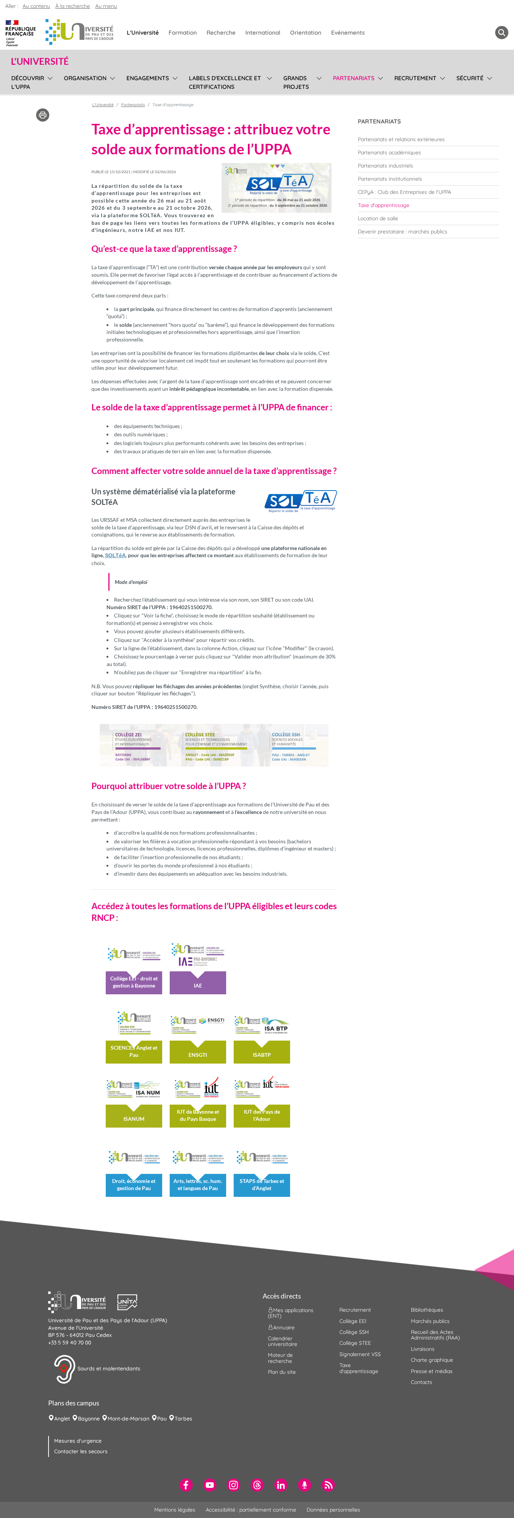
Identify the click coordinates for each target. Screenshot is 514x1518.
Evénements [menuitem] (348, 32)
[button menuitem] (501, 32)
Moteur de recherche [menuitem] (280, 1358)
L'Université (103, 104)
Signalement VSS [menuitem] (360, 1354)
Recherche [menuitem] (221, 32)
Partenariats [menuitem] (353, 78)
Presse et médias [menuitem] (432, 1371)
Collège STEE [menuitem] (355, 1343)
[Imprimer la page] (42, 114)
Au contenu (36, 6)
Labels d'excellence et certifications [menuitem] (225, 82)
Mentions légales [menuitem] (174, 1509)
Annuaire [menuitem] (284, 1327)
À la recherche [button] (72, 6)
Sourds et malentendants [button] (108, 1369)
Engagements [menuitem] (147, 78)
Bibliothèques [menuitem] (427, 1309)
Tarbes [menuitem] (183, 1418)
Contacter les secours (81, 1451)
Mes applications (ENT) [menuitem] (290, 1313)
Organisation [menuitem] (85, 78)
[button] (82, 1301)
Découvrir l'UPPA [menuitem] (27, 82)
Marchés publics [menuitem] (430, 1321)
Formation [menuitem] (183, 32)
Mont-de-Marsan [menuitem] (128, 1418)
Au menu (106, 6)
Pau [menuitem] (162, 1418)
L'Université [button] (40, 61)
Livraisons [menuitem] (423, 1349)
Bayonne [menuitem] (89, 1418)
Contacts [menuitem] (421, 1382)
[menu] (48, 81)
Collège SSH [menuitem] (354, 1332)
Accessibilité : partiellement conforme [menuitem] (251, 1509)
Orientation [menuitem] (305, 32)
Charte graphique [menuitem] (432, 1359)
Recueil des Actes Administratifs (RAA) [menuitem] (435, 1335)
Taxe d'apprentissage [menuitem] (358, 1368)
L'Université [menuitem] (143, 32)
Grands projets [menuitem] (296, 82)
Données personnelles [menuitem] (333, 1509)
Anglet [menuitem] (62, 1418)
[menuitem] (428, 139)
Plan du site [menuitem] (282, 1372)
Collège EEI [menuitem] (352, 1321)
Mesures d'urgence (78, 1440)
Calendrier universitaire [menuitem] (282, 1341)
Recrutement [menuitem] (415, 78)
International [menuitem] (262, 32)
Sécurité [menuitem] (470, 78)
